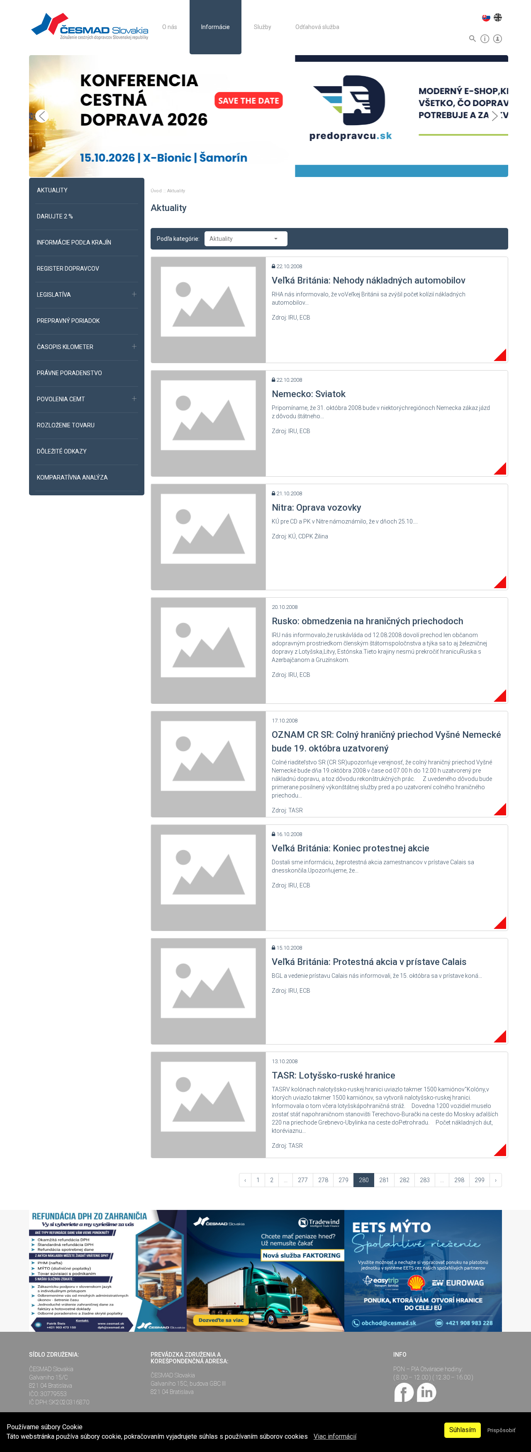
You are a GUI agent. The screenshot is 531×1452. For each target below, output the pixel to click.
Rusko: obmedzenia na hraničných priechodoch (367, 621)
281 (384, 1180)
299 (480, 1180)
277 (303, 1180)
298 (459, 1180)
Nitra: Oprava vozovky (316, 507)
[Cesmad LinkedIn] (426, 1391)
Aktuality (176, 191)
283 (425, 1180)
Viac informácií (335, 1436)
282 (404, 1180)
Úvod (157, 191)
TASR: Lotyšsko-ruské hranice (333, 1075)
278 (323, 1180)
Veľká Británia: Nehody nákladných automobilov (368, 280)
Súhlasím (462, 1430)
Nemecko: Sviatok (309, 394)
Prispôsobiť (501, 1430)
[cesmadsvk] (404, 1391)
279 (343, 1180)
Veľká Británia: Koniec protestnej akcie (350, 848)
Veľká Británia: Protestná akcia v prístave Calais (369, 962)
